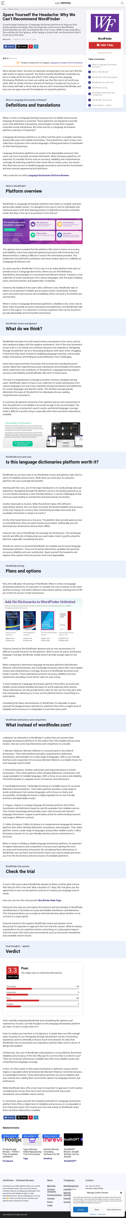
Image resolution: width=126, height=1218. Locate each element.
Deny (97, 1210)
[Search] (122, 3)
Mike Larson (6, 39)
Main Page (51, 1186)
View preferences (114, 1210)
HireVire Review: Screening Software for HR (51, 1151)
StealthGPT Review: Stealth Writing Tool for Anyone (71, 1153)
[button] (121, 1192)
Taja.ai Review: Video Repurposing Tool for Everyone (32, 1151)
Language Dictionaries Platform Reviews (66, 63)
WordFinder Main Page (49, 900)
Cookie (50, 1205)
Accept (80, 1210)
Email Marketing (70, 1189)
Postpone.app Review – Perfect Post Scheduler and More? (11, 1153)
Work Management (71, 1186)
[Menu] (3, 3)
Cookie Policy (93, 1214)
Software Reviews (54, 1195)
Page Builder (68, 1198)
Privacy (50, 1202)
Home (5, 9)
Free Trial (107, 45)
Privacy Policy (102, 1214)
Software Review (13, 9)
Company (51, 1198)
